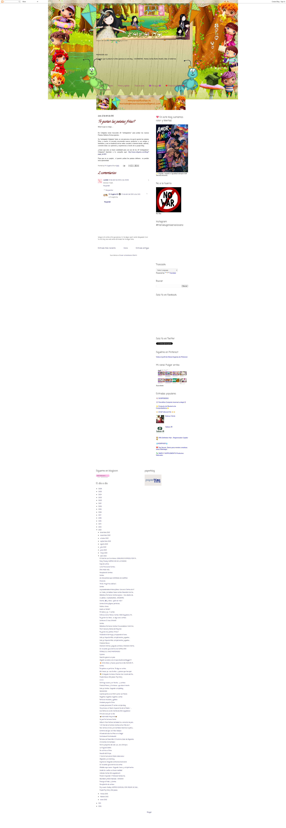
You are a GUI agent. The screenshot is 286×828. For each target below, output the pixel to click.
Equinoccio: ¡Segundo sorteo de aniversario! (113, 762)
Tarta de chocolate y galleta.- (109, 700)
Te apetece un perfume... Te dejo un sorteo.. (113, 669)
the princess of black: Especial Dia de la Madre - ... (116, 708)
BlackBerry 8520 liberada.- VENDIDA (111, 779)
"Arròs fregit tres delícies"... (108, 584)
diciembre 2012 (105, 532)
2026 (100, 489)
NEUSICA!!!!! (103, 691)
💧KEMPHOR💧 (162, 443)
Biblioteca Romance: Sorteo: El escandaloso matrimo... (117, 626)
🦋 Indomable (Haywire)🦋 (108, 717)
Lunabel (105, 180)
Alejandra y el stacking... (107, 759)
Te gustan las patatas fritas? (109, 632)
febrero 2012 (104, 797)
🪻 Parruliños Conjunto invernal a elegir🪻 (171, 402)
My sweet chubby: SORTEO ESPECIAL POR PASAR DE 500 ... (119, 787)
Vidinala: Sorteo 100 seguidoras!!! (110, 773)
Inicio (126, 248)
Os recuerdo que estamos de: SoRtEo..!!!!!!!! (113, 649)
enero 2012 (103, 800)
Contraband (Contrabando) (108, 736)
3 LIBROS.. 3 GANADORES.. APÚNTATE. (112, 598)
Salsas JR (168, 427)
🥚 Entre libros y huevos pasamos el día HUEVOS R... (117, 663)
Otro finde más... (105, 570)
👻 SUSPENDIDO (162, 398)
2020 (100, 506)
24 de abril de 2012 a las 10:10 (130, 194)
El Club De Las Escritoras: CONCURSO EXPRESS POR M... (118, 558)
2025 (100, 492)
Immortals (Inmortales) (107, 742)
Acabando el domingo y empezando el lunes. (113, 635)
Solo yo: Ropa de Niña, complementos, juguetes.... (115, 637)
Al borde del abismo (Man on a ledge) (111, 734)
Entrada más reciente (107, 248)
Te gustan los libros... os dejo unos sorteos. (113, 618)
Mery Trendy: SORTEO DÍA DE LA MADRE (113, 561)
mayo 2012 (104, 553)
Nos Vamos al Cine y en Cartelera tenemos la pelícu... (116, 728)
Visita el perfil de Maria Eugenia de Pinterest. (172, 357)
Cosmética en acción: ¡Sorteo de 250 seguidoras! (115, 711)
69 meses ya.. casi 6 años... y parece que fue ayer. (116, 671)
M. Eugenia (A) (109, 166)
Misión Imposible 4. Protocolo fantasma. (112, 776)
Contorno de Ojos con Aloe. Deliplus (110, 731)
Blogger (149, 812)
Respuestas (109, 190)
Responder (106, 186)
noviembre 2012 (105, 535)
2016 (100, 518)
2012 (100, 530)
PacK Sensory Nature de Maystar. (111, 629)
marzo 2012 (104, 794)
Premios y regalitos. (124, 86)
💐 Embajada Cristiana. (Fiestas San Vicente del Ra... (117, 674)
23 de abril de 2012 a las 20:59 (119, 180)
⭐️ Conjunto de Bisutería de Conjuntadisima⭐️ (166, 407)
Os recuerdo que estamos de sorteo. (111, 765)
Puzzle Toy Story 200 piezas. (109, 790)
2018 (100, 512)
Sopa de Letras (104, 564)
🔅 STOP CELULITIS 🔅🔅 (165, 412)
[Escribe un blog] (131, 166)
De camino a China (106, 751)
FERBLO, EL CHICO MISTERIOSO (110, 652)
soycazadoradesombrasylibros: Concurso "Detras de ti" (117, 589)
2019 (100, 509)
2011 (99, 803)
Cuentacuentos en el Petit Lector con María (113, 694)
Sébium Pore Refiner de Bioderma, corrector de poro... (117, 722)
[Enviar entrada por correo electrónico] (124, 166)
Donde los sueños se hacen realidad (111, 770)
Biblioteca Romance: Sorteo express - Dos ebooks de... (117, 595)
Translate (172, 273)
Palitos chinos (104, 606)
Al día (100, 86)
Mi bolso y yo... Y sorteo (107, 612)
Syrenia (102, 654)
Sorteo (102, 575)
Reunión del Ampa (105, 753)
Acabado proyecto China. (107, 702)
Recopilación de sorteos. (107, 784)
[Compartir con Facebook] (136, 166)
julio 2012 (103, 547)
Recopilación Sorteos (106, 573)
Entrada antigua (142, 248)
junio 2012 (103, 550)
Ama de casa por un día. (107, 714)
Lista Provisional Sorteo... (107, 567)
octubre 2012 (104, 538)
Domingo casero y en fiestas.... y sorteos (112, 683)
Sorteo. (102, 666)
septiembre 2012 (105, 541)
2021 (100, 503)
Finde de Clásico (104, 643)
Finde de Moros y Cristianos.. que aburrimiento (114, 685)
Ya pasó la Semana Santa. (108, 719)
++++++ (102, 680)
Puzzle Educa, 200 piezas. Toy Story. (111, 677)
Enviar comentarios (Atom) (128, 255)
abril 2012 (103, 556)
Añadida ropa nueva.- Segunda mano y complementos (117, 767)
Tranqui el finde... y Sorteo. (108, 782)
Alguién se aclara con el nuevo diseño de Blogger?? (116, 660)
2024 (100, 495)
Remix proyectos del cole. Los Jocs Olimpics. (114, 745)
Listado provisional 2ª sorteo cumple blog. (113, 705)
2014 (100, 524)
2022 (100, 500)
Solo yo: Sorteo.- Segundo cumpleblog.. (111, 688)
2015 (100, 521)
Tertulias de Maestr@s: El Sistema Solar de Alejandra (117, 739)
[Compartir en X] (134, 166)
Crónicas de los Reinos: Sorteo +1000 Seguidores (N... (116, 615)
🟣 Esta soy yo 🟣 (155, 86)
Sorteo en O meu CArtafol (108, 620)
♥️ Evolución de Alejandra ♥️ (175, 86)
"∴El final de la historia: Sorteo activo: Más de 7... (115, 725)
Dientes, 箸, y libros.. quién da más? (111, 601)
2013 (100, 527)
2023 (100, 498)
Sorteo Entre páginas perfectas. (110, 604)
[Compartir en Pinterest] (138, 166)
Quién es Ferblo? (105, 609)
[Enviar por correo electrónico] (129, 166)
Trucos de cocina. (139, 86)
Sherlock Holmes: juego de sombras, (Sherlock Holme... (117, 646)
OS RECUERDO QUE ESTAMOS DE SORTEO (113, 578)
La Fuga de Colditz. (105, 748)
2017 (100, 515)
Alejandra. (110, 86)
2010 (100, 806)
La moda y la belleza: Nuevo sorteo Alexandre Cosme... (117, 592)
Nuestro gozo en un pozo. (107, 657)
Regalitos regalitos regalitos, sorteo (111, 697)
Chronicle (102, 581)
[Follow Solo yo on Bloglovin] (102, 477)
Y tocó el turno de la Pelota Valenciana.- (112, 756)
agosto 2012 (104, 544)
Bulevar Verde (170, 416)
